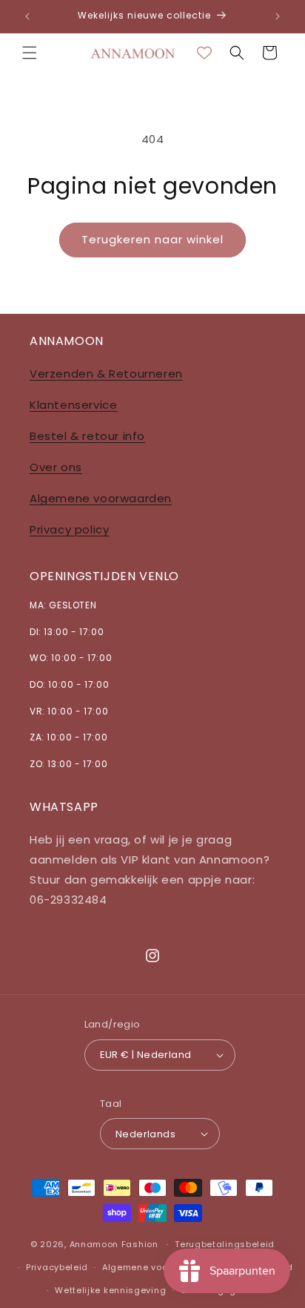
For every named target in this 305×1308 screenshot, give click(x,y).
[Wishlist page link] (204, 52)
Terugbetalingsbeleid (225, 1244)
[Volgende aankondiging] (277, 16)
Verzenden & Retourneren (106, 373)
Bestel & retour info (87, 436)
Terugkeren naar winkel (152, 239)
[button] (29, 52)
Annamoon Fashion (114, 1244)
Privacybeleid (57, 1267)
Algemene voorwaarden (101, 498)
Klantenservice (73, 405)
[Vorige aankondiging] (27, 16)
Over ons (56, 467)
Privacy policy (69, 529)
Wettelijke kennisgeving (110, 1290)
